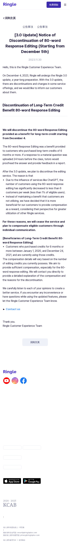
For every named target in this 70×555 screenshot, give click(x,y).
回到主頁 (35, 342)
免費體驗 (53, 4)
